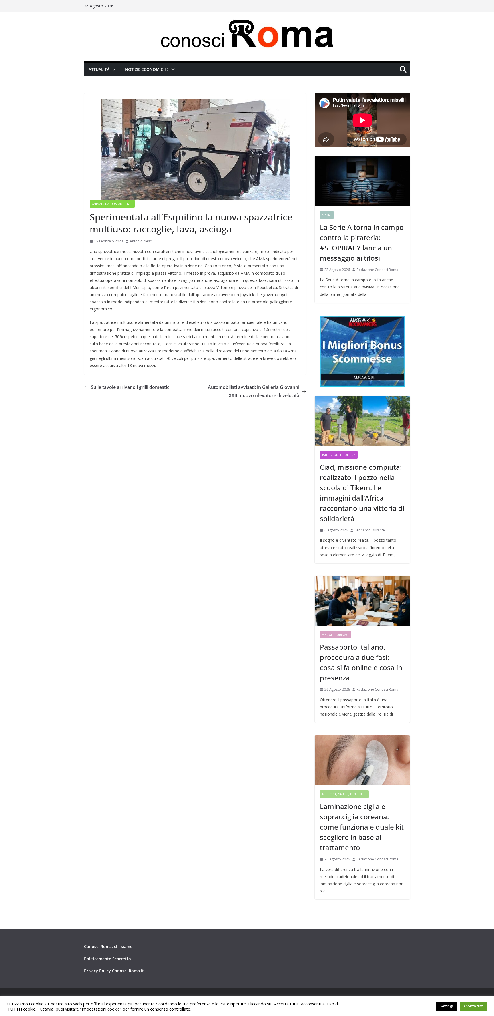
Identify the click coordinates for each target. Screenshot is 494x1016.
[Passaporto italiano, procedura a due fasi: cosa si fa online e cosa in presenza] (362, 601)
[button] (112, 69)
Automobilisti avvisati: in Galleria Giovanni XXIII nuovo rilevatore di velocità (253, 391)
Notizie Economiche (147, 69)
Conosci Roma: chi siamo (108, 946)
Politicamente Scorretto (107, 958)
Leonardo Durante (370, 530)
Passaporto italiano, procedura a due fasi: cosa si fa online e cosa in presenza (361, 662)
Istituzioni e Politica (338, 455)
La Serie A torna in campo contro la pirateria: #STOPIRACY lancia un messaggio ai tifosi (362, 242)
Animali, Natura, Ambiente (112, 204)
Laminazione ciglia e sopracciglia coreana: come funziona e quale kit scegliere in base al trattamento (362, 827)
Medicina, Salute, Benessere (344, 794)
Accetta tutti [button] (473, 1006)
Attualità (99, 69)
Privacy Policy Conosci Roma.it (114, 970)
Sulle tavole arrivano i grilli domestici (130, 387)
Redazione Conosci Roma (377, 269)
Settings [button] (447, 1006)
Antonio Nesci (141, 241)
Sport (327, 215)
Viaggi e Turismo (335, 635)
